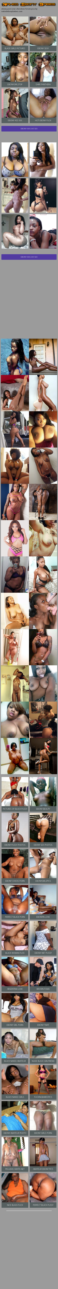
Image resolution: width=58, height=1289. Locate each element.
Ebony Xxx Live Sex (29, 128)
